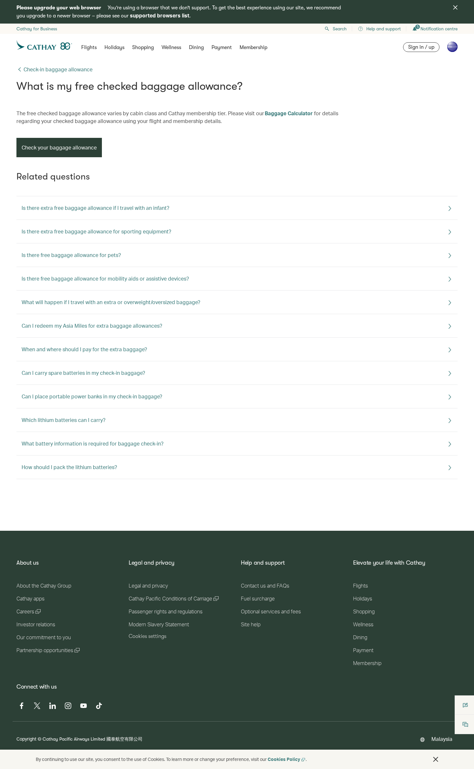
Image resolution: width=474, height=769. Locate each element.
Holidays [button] (114, 47)
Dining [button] (196, 47)
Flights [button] (89, 47)
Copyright (26, 739)
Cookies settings (147, 636)
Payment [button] (222, 47)
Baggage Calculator (289, 113)
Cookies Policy (284, 759)
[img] (455, 7)
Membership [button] (253, 47)
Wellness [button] (171, 47)
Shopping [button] (143, 47)
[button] (435, 759)
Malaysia (441, 738)
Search (340, 28)
